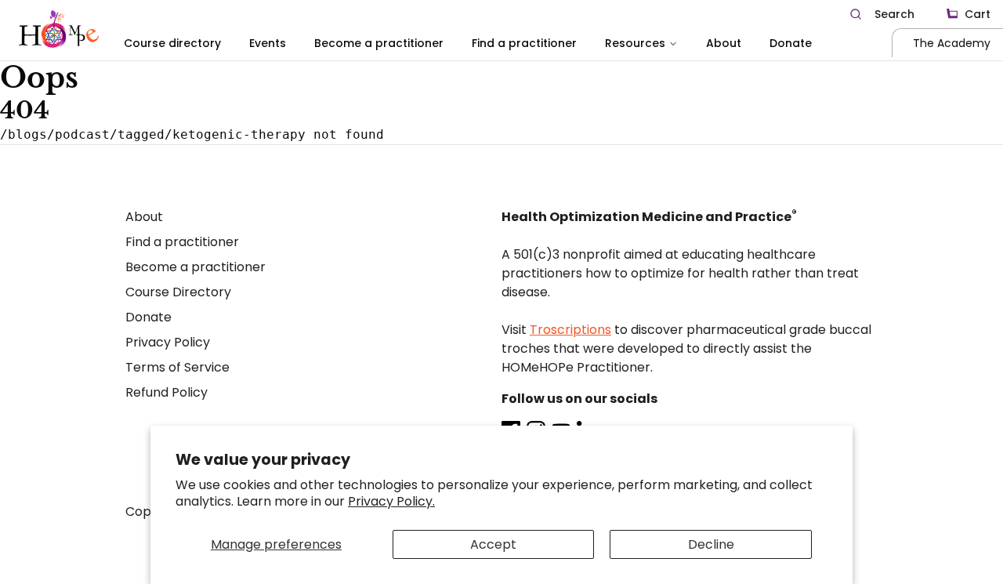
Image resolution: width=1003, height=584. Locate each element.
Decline (711, 544)
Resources (635, 43)
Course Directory (178, 292)
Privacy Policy (167, 342)
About (723, 43)
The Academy (951, 43)
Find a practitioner (524, 43)
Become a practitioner (379, 43)
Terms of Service (177, 367)
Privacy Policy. (391, 501)
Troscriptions (570, 330)
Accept (493, 544)
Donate (790, 43)
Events (267, 43)
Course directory (172, 43)
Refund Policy (166, 392)
